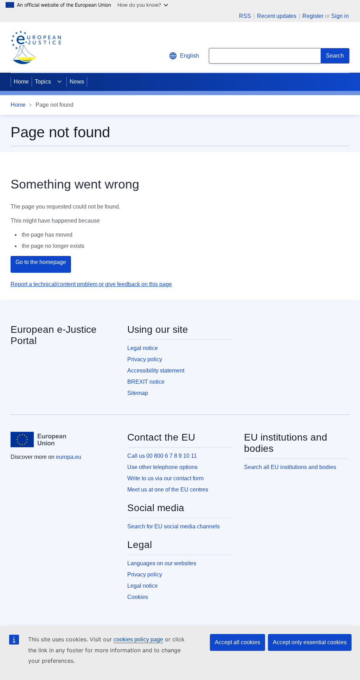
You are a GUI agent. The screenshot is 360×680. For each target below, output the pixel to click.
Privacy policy (144, 359)
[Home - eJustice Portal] (36, 47)
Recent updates (276, 16)
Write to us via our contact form (165, 478)
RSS (245, 16)
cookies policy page (138, 639)
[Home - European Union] (38, 439)
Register (312, 16)
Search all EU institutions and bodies (290, 467)
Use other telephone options (162, 467)
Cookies (137, 597)
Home (21, 82)
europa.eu (68, 457)
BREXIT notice (146, 382)
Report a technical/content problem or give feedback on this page (91, 284)
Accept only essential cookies (310, 642)
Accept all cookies (237, 642)
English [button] (189, 56)
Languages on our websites (161, 563)
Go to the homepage (40, 262)
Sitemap (137, 393)
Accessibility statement (155, 371)
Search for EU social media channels (173, 526)
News (77, 82)
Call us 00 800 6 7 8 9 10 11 (162, 456)
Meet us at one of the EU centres (167, 490)
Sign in (340, 16)
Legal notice (142, 348)
